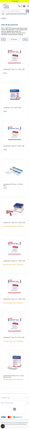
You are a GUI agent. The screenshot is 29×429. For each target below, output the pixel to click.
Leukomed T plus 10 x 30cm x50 (14, 299)
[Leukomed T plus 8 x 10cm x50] (14, 132)
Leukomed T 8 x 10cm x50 (12, 107)
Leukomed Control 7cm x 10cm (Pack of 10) (13, 376)
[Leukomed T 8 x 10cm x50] (14, 94)
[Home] (28, 6)
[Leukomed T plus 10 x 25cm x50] (14, 247)
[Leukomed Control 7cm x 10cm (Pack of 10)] (14, 362)
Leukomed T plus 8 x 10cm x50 (13, 146)
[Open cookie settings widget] (3, 426)
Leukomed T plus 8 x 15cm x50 (13, 337)
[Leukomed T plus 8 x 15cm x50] (14, 324)
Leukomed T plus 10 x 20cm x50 (14, 222)
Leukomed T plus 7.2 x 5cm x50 (13, 69)
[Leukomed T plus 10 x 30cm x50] (14, 285)
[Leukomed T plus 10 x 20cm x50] (14, 209)
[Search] (27, 11)
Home (4, 18)
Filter (3, 39)
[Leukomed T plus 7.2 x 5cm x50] (14, 56)
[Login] (21, 6)
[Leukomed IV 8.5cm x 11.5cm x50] (14, 171)
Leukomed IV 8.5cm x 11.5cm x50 (13, 185)
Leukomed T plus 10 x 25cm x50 (14, 261)
